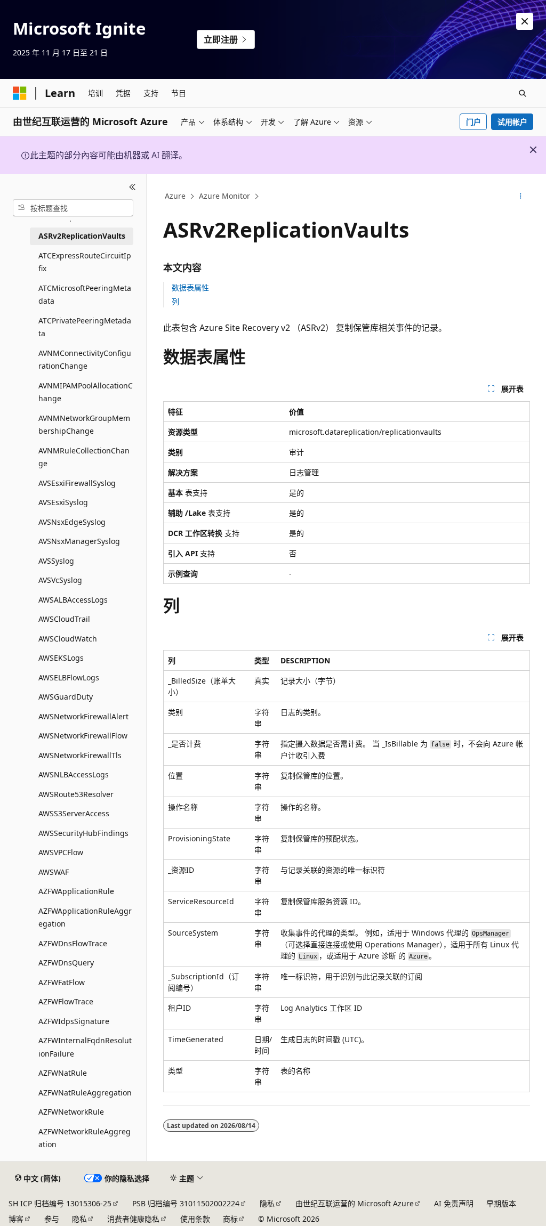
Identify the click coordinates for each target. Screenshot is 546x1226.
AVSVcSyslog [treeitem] (60, 580)
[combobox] (73, 207)
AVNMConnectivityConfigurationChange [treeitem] (84, 359)
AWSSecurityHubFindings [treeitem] (83, 833)
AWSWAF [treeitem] (53, 872)
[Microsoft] (20, 93)
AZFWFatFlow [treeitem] (61, 982)
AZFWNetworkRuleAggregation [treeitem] (84, 1138)
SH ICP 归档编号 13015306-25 (60, 1203)
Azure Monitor (224, 196)
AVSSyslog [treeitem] (56, 561)
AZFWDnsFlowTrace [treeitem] (72, 943)
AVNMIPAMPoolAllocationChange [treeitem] (85, 392)
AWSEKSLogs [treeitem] (61, 658)
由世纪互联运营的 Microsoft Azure (354, 1203)
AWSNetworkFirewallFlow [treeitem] (82, 735)
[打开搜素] (522, 93)
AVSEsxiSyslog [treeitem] (63, 502)
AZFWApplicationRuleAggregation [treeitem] (85, 917)
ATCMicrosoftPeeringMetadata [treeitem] (84, 294)
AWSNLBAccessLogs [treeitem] (73, 774)
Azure (175, 196)
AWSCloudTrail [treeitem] (64, 619)
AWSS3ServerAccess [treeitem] (73, 813)
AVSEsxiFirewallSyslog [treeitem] (77, 483)
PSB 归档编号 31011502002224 (185, 1203)
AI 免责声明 (453, 1203)
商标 (230, 1219)
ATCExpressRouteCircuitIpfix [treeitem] (84, 262)
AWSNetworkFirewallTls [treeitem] (80, 755)
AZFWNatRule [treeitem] (62, 1073)
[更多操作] (520, 196)
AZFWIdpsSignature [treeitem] (73, 1021)
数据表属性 (190, 287)
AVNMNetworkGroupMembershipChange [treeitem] (84, 424)
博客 (16, 1219)
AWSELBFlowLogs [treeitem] (68, 677)
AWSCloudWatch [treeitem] (67, 639)
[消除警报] (524, 21)
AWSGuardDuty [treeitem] (65, 697)
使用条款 (195, 1219)
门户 (473, 122)
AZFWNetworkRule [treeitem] (71, 1112)
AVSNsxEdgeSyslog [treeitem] (72, 522)
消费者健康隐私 (133, 1219)
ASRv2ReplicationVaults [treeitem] (81, 236)
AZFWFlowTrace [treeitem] (65, 1001)
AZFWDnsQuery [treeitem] (66, 962)
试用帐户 (512, 122)
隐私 (267, 1203)
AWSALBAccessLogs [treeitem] (73, 600)
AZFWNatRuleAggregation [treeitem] (85, 1092)
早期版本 (501, 1203)
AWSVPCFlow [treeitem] (60, 852)
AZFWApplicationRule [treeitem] (76, 891)
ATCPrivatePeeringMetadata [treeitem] (84, 327)
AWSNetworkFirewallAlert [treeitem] (83, 716)
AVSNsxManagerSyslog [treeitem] (79, 541)
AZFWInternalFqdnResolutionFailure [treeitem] (85, 1047)
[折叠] (132, 187)
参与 (51, 1219)
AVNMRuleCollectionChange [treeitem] (84, 457)
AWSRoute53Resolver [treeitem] (76, 794)
